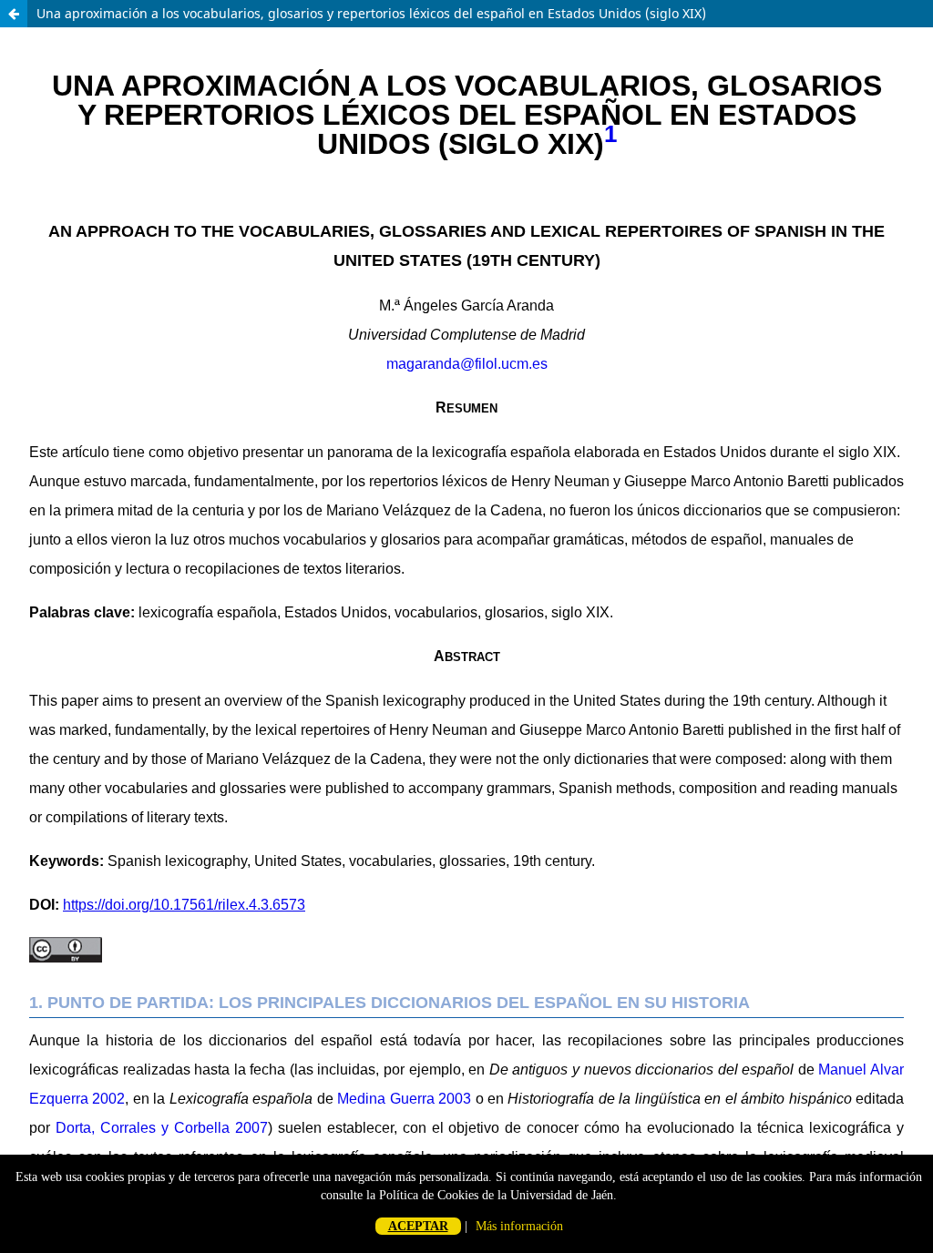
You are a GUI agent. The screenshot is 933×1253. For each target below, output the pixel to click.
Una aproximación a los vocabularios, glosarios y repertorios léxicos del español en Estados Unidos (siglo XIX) (371, 13)
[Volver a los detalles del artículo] (13, 13)
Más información (519, 1226)
